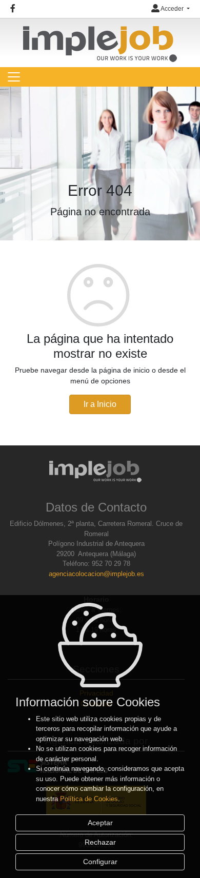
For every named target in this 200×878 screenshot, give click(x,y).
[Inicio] (100, 39)
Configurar (100, 861)
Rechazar (100, 842)
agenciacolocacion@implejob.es (96, 574)
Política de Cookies (89, 799)
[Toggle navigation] (14, 77)
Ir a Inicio (100, 404)
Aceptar (100, 823)
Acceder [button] (172, 8)
